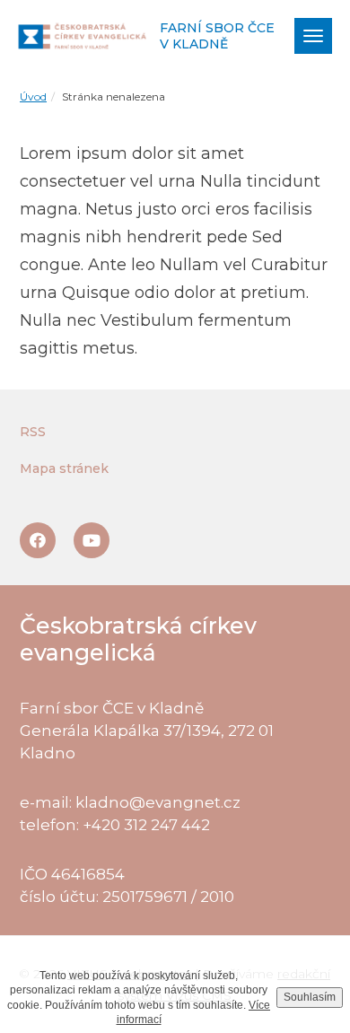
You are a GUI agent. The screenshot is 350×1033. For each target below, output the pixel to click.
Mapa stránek (64, 468)
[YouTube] (91, 540)
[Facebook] (38, 540)
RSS (33, 432)
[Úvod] (82, 36)
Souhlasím (310, 997)
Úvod (33, 96)
